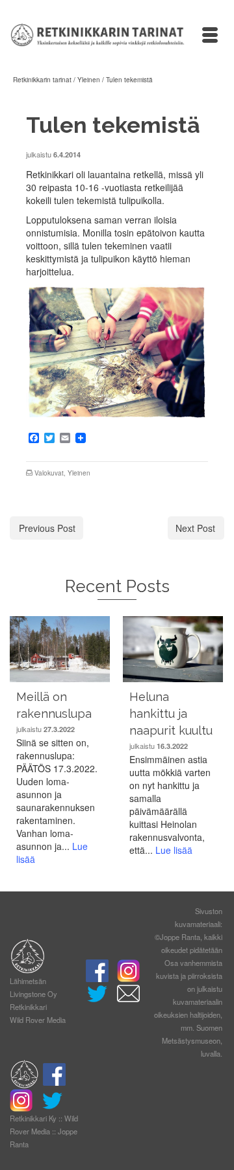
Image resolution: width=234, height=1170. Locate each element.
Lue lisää (173, 849)
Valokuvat (49, 472)
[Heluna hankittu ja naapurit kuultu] (173, 649)
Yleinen (79, 472)
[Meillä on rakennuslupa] (60, 649)
